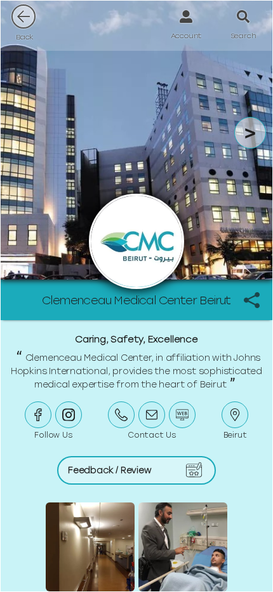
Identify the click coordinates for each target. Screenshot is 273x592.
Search (243, 35)
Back (25, 36)
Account (186, 35)
